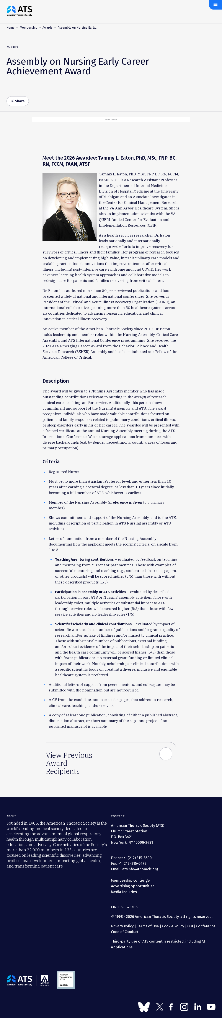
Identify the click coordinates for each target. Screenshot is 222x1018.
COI (190, 926)
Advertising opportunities (132, 886)
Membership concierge (130, 880)
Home (11, 27)
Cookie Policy (173, 926)
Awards (47, 27)
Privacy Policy (122, 926)
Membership (28, 27)
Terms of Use (148, 926)
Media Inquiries (124, 892)
